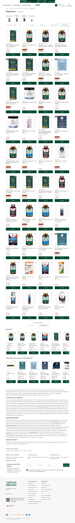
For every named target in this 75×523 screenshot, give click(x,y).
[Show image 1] (61, 41)
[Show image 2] (12, 41)
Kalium (25, 450)
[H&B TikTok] (11, 493)
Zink (21, 450)
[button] (22, 25)
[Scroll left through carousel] (7, 343)
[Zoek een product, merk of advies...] (56, 5)
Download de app (45, 1)
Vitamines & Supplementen (16, 8)
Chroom (30, 450)
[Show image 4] (14, 41)
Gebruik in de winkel (39, 1)
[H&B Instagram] (6, 493)
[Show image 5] (47, 244)
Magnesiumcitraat (56, 421)
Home (7, 8)
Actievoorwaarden (51, 1)
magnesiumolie (22, 395)
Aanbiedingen (17, 5)
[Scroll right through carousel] (68, 343)
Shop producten (7, 5)
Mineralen (26, 8)
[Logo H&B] (37, 5)
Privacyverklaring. (41, 471)
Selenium (17, 450)
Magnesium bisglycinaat (11, 425)
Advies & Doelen (26, 5)
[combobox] (51, 5)
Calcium (8, 450)
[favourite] (15, 333)
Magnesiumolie (9, 433)
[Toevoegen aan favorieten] (19, 31)
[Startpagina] (37, 5)
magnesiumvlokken (33, 432)
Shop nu (29, 1)
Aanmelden (66, 465)
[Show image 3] (13, 41)
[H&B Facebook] (9, 493)
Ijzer (12, 450)
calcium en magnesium (43, 406)
